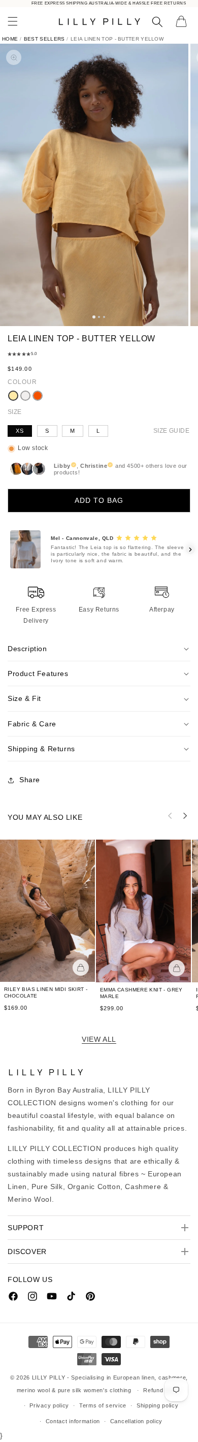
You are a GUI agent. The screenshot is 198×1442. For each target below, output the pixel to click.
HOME (10, 39)
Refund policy (162, 1390)
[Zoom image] (13, 57)
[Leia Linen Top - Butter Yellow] (13, 396)
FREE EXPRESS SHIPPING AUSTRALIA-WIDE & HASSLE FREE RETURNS (108, 3)
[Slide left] (170, 815)
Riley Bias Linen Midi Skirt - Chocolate (45, 993)
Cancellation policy (136, 1421)
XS (20, 431)
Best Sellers (44, 39)
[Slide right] (185, 815)
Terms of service (102, 1405)
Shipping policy (158, 1405)
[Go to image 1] (93, 316)
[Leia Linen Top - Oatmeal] (25, 396)
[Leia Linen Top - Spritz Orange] (38, 396)
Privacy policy (49, 1405)
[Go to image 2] (99, 317)
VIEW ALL (99, 1039)
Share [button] (29, 780)
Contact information (73, 1421)
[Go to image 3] (104, 317)
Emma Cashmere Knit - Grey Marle (141, 993)
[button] (13, 21)
